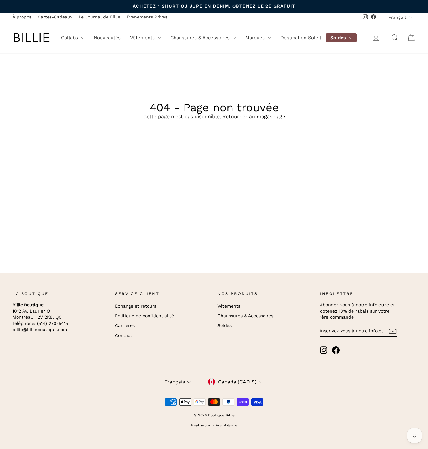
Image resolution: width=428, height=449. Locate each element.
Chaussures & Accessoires (200, 37)
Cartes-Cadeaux (55, 16)
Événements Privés (147, 16)
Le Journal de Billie (99, 16)
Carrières (125, 325)
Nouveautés (107, 37)
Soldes (338, 37)
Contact (123, 335)
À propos (22, 16)
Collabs (70, 37)
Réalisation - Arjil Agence (214, 425)
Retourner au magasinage (253, 116)
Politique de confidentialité (144, 315)
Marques (255, 37)
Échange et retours (135, 306)
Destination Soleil (300, 37)
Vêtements (143, 37)
